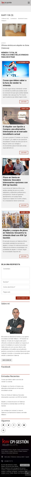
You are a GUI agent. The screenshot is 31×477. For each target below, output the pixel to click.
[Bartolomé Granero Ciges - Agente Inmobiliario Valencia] (7, 3)
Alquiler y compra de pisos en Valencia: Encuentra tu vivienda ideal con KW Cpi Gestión (15, 234)
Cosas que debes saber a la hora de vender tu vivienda (14, 83)
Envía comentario (22, 298)
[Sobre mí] (15, 320)
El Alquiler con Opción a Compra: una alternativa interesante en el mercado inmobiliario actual (15, 130)
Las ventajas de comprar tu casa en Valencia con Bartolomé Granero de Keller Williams (14, 412)
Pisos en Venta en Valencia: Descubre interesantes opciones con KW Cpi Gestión (15, 181)
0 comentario (13, 18)
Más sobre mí (7, 360)
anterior (15, 45)
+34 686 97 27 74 (8, 461)
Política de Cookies (6, 475)
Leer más (24, 101)
